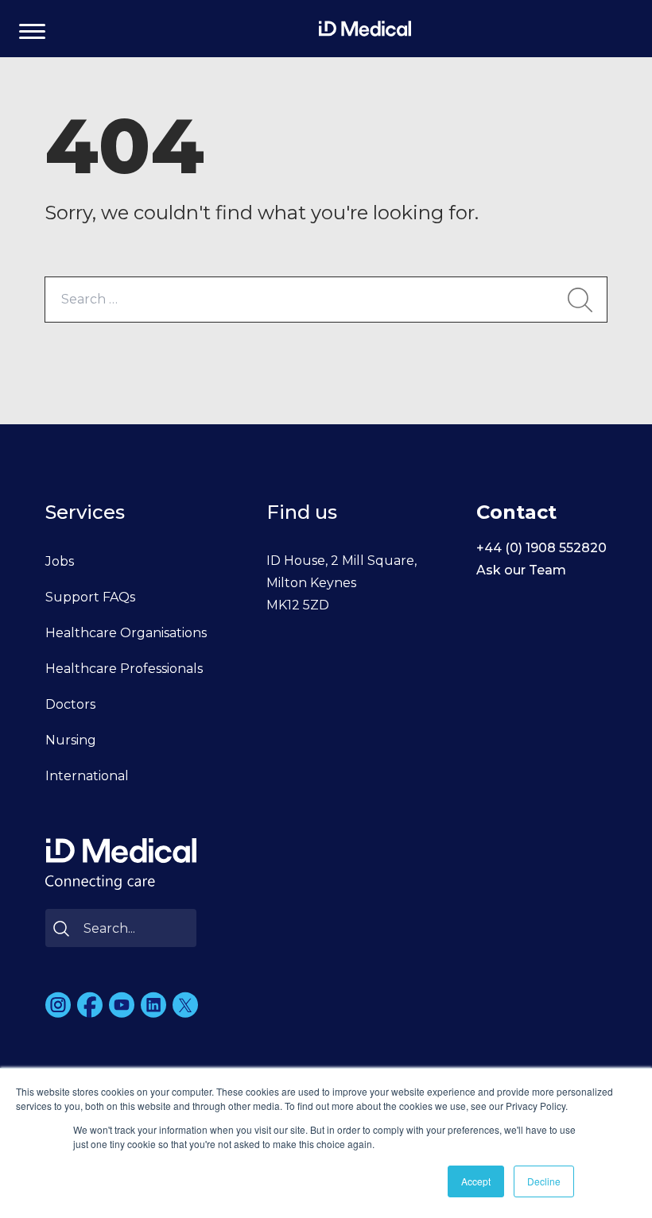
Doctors (70, 704)
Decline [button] (544, 1181)
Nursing (70, 740)
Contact (516, 512)
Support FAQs (90, 597)
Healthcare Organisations (126, 632)
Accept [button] (476, 1181)
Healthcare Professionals (124, 668)
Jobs (59, 561)
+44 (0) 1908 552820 (541, 547)
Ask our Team (521, 570)
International (87, 775)
